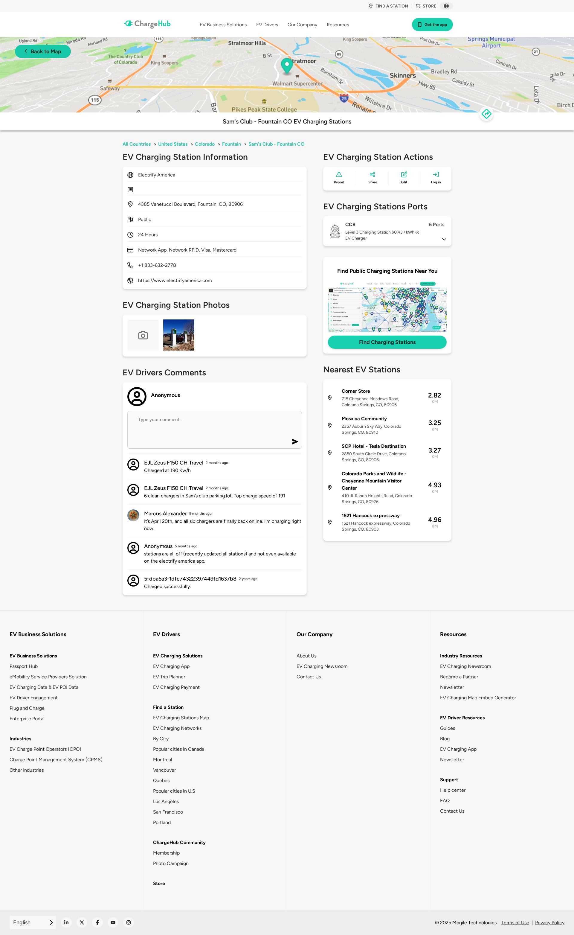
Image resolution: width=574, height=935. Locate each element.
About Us (306, 656)
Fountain (231, 144)
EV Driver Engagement (34, 698)
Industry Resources (461, 656)
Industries (20, 738)
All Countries (137, 144)
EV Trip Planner (169, 677)
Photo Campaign (171, 863)
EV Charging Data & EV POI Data (44, 687)
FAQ (445, 800)
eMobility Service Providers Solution (48, 677)
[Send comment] (295, 441)
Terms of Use (515, 922)
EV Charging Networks (177, 728)
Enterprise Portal (27, 718)
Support (449, 779)
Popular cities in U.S (174, 791)
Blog (445, 738)
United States (172, 144)
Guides (447, 728)
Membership (166, 853)
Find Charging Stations (387, 342)
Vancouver (164, 770)
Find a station (391, 6)
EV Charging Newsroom (322, 666)
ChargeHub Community (179, 842)
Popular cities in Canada (178, 749)
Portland (162, 822)
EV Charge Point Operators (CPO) (45, 749)
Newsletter (452, 687)
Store (429, 6)
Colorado (205, 144)
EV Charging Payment (176, 687)
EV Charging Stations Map (181, 718)
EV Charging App (171, 666)
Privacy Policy (549, 922)
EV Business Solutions (33, 656)
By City (161, 738)
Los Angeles (166, 801)
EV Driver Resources (462, 718)
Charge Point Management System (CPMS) (56, 759)
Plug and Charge (27, 708)
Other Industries (27, 770)
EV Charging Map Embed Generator (478, 698)
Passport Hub (24, 666)
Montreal (162, 759)
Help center (452, 790)
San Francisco (168, 812)
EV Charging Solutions (177, 656)
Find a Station (168, 707)
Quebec (161, 780)
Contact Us (309, 677)
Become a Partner (459, 677)
